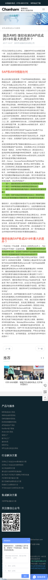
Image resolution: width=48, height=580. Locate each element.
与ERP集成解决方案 (9, 501)
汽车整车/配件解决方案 (10, 478)
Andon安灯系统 (7, 432)
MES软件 (38, 568)
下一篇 (40, 348)
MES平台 (5, 445)
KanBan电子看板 (8, 428)
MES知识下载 (36, 3)
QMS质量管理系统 (8, 418)
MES (33, 568)
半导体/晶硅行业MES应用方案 (13, 488)
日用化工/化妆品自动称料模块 (12, 465)
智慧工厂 (5, 435)
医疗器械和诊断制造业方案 (11, 481)
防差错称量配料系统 (9, 422)
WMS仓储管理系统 (8, 415)
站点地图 (42, 563)
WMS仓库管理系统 (35, 566)
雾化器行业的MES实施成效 (12, 471)
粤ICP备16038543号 (38, 561)
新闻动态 (9, 28)
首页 (3, 28)
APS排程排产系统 (8, 425)
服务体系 (5, 441)
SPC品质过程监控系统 (10, 448)
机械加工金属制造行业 (10, 484)
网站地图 (34, 563)
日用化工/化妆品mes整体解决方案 (14, 461)
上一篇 (7, 348)
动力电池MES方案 (8, 468)
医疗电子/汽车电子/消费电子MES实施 (15, 474)
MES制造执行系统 (8, 412)
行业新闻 (17, 28)
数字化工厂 (6, 438)
